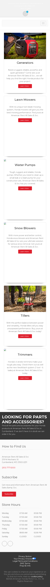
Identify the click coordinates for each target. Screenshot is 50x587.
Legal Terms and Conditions (25, 561)
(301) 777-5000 (8, 468)
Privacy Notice (25, 556)
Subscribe (9, 494)
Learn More (24, 86)
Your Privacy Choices (23, 559)
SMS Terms (25, 563)
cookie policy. (37, 576)
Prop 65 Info (25, 566)
